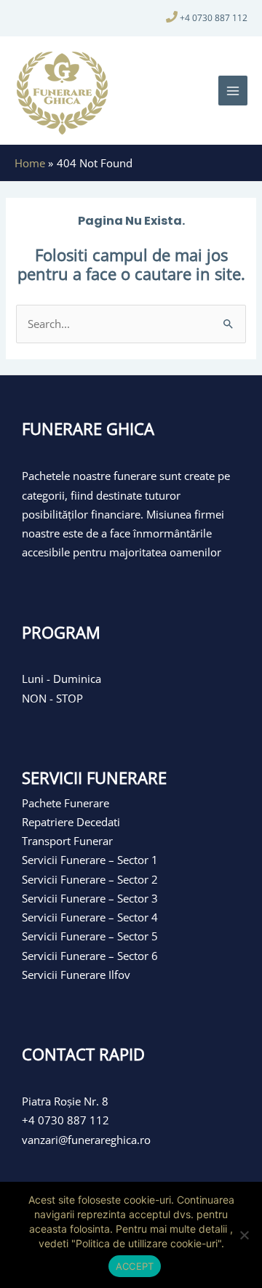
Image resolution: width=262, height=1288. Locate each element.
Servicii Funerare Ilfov (76, 974)
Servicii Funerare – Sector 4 (90, 917)
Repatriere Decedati (71, 822)
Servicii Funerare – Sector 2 (90, 879)
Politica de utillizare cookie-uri (147, 1243)
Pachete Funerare (65, 803)
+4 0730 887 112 (213, 18)
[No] (244, 1235)
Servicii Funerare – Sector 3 (90, 898)
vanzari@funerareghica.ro (86, 1139)
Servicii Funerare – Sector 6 (90, 955)
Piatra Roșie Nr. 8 (65, 1101)
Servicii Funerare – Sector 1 (90, 859)
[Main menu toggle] (232, 90)
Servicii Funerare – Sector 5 (90, 936)
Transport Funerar (67, 840)
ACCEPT (135, 1266)
